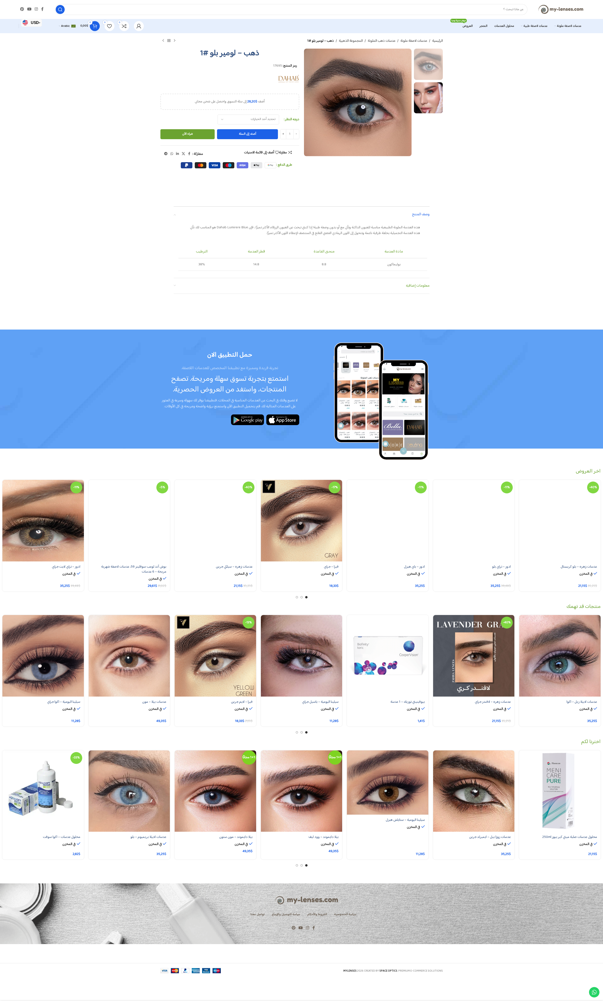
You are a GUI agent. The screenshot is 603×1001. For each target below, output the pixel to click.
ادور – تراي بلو (501, 567)
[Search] (60, 9)
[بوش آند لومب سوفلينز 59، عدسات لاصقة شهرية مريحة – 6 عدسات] (129, 520)
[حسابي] (138, 26)
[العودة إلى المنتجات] (169, 41)
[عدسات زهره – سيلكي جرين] (215, 520)
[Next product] (163, 41)
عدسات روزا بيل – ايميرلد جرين (490, 837)
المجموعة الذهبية (351, 41)
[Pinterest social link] (22, 9)
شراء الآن (187, 134)
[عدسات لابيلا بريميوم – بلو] (129, 791)
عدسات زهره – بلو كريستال (579, 567)
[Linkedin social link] (177, 154)
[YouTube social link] (29, 9)
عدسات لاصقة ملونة (413, 41)
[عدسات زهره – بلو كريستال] (560, 520)
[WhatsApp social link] (172, 154)
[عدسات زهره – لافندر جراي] (474, 656)
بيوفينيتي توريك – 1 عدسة (407, 702)
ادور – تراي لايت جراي (66, 567)
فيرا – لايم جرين (242, 702)
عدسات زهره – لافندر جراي (493, 702)
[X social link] (183, 154)
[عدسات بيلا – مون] (129, 656)
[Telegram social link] (166, 154)
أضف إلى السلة (247, 134)
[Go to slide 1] (306, 597)
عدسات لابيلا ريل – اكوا (582, 702)
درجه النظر (292, 119)
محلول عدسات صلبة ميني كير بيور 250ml (569, 837)
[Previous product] (174, 41)
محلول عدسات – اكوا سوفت (61, 837)
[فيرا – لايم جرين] (215, 656)
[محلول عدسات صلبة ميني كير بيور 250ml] (560, 791)
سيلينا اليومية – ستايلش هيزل (405, 820)
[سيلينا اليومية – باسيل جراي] (301, 656)
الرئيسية (437, 41)
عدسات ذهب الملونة (381, 41)
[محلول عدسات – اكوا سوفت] (43, 791)
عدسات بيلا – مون (154, 702)
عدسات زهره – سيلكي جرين (234, 567)
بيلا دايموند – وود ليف (323, 837)
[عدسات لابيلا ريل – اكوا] (560, 656)
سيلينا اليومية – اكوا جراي (63, 702)
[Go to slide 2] (301, 597)
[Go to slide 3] (297, 597)
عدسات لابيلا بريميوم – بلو (148, 837)
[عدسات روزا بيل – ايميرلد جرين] (474, 791)
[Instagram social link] (36, 9)
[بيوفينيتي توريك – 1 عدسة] (387, 656)
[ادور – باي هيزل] (387, 520)
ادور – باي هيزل (414, 567)
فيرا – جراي (331, 567)
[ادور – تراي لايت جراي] (43, 520)
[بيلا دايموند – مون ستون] (215, 791)
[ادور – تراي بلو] (474, 520)
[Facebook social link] (42, 9)
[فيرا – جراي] (301, 520)
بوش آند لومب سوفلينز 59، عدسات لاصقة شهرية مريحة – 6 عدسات (133, 569)
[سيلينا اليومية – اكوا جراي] (43, 656)
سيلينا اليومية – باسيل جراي (320, 702)
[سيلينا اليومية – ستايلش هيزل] (387, 782)
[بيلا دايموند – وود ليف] (301, 791)
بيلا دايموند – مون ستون (236, 837)
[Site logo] (560, 9)
